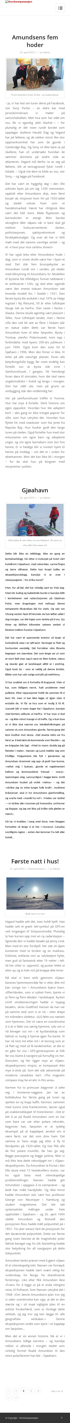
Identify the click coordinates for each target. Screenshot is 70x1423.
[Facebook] (62, 1418)
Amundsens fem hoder (35, 41)
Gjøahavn (35, 490)
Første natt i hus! (35, 861)
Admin (46, 52)
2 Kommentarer (36, 868)
